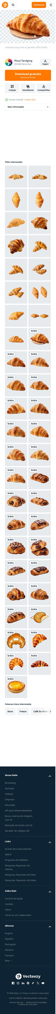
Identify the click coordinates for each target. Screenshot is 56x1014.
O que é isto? (29, 99)
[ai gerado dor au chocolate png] (16, 802)
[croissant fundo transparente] (16, 268)
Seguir (45, 64)
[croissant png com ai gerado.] (16, 523)
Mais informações (16, 105)
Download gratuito (28, 75)
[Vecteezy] (5, 5)
